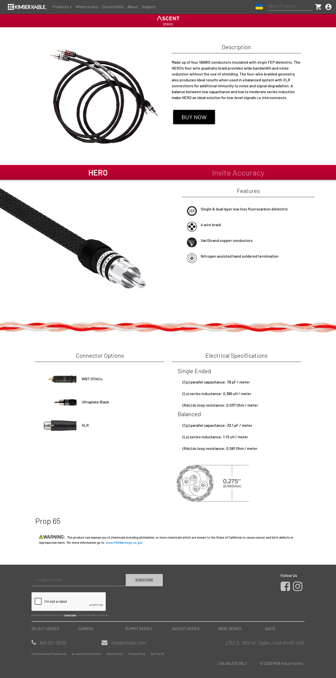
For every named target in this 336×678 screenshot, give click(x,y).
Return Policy (115, 653)
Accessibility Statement (86, 653)
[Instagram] (299, 588)
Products (60, 6)
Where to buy (87, 6)
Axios (270, 628)
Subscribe (144, 580)
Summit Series (138, 628)
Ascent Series (185, 628)
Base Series (229, 628)
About (132, 6)
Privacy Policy (70, 615)
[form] (97, 595)
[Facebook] (286, 588)
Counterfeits (112, 6)
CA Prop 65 (157, 653)
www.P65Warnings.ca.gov (124, 543)
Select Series (45, 628)
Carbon (85, 628)
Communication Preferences (48, 653)
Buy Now (194, 116)
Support (149, 6)
